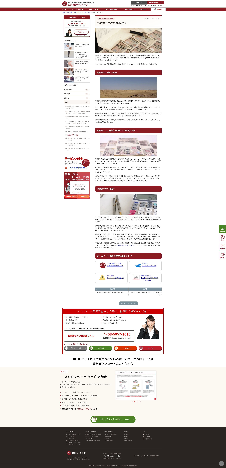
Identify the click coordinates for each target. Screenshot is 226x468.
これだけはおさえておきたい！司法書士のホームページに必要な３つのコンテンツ (77, 122)
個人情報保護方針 (154, 455)
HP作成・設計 (68, 89)
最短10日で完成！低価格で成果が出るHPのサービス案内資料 (149, 278)
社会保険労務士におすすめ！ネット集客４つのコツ (77, 127)
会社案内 (107, 438)
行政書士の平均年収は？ (72, 135)
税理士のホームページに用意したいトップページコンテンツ (82, 78)
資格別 (66, 102)
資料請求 (126, 434)
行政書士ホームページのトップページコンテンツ (77, 149)
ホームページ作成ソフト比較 (92, 440)
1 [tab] (132, 401)
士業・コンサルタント (71, 85)
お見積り (126, 436)
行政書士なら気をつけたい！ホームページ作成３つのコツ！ (82, 71)
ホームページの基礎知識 (91, 436)
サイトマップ (144, 455)
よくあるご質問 (109, 440)
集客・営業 (67, 94)
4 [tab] (140, 401)
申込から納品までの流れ (72, 440)
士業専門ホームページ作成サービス (128, 245)
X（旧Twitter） (148, 439)
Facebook (147, 436)
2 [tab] (134, 401)
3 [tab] (137, 401)
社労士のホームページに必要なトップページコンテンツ (77, 139)
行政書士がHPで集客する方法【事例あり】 (82, 45)
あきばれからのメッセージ (73, 444)
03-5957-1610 (139, 2)
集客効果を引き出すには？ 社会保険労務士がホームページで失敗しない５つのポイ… (78, 112)
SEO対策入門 (89, 438)
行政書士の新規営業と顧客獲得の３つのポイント (82, 62)
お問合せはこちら (156, 2)
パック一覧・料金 (71, 436)
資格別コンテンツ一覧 (128, 303)
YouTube (147, 434)
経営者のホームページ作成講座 (93, 434)
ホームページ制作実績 (110, 434)
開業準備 (66, 98)
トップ (64, 9)
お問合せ (126, 438)
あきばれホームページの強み (73, 442)
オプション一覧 (70, 438)
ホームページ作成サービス (73, 434)
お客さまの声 (108, 436)
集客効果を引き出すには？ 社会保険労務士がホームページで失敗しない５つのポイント (82, 55)
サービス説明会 (128, 440)
